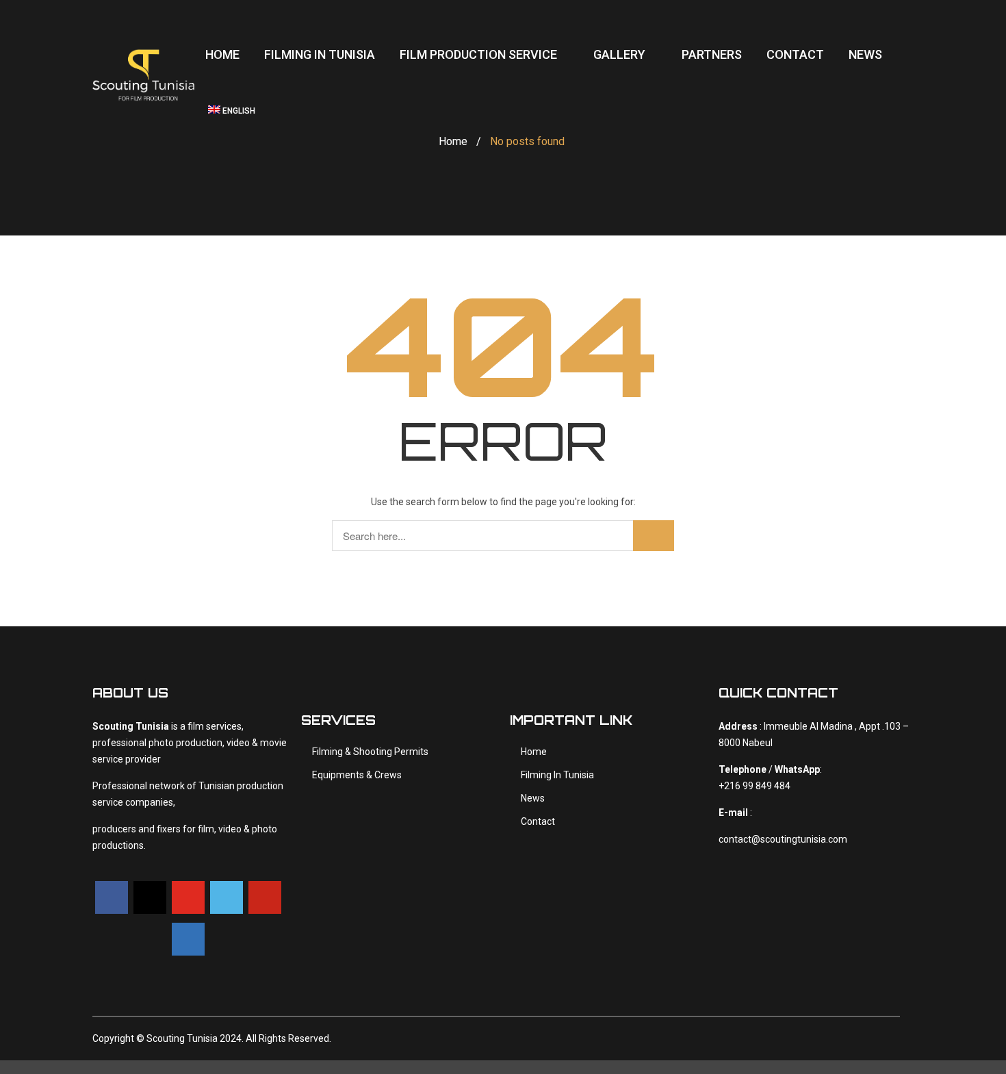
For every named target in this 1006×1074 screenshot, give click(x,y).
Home (453, 141)
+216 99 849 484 (754, 785)
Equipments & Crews (357, 774)
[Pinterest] (264, 897)
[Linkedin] (188, 939)
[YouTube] (188, 897)
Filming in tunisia (557, 774)
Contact (538, 821)
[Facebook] (111, 897)
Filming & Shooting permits (370, 751)
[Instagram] (149, 897)
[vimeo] (226, 897)
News (533, 798)
